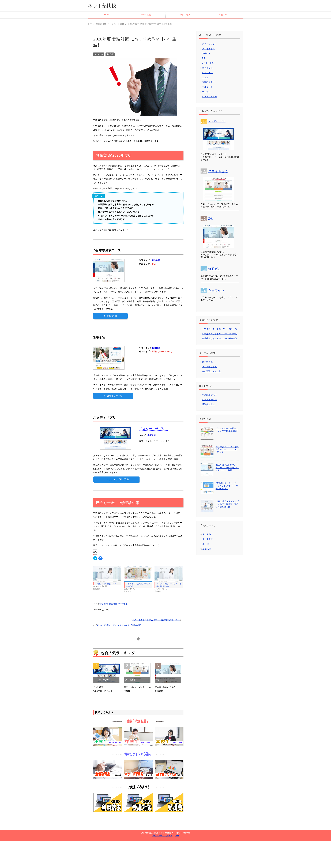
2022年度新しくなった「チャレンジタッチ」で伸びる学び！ (227, 486)
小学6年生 (122, 604)
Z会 (204, 58)
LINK (177, 835)
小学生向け (146, 14)
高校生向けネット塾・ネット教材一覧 (219, 338)
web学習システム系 (211, 371)
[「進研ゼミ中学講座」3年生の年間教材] (138, 574)
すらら (205, 77)
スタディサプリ (209, 44)
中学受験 (103, 604)
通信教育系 (207, 362)
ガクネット (207, 68)
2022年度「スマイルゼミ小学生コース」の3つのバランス (227, 449)
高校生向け (224, 14)
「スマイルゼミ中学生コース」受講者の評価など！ (156, 620)
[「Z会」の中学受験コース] (107, 574)
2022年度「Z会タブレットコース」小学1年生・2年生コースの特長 (227, 467)
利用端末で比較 (209, 395)
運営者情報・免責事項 (162, 835)
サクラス (206, 92)
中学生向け (185, 14)
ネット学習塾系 (209, 367)
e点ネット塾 (208, 63)
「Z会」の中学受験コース (105, 584)
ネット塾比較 (102, 5)
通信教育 (110, 54)
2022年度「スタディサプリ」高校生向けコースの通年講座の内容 (227, 504)
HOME (107, 14)
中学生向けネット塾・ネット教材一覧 (219, 334)
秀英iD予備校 (208, 82)
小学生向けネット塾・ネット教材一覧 (219, 329)
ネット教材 (98, 54)
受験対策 (113, 604)
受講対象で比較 (209, 400)
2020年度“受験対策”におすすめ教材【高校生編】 (119, 625)
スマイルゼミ (208, 49)
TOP (98, 24)
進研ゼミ (206, 53)
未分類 (205, 544)
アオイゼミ (207, 87)
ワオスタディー (209, 96)
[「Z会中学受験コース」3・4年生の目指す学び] (169, 574)
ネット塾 (206, 534)
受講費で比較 (208, 404)
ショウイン (207, 73)
